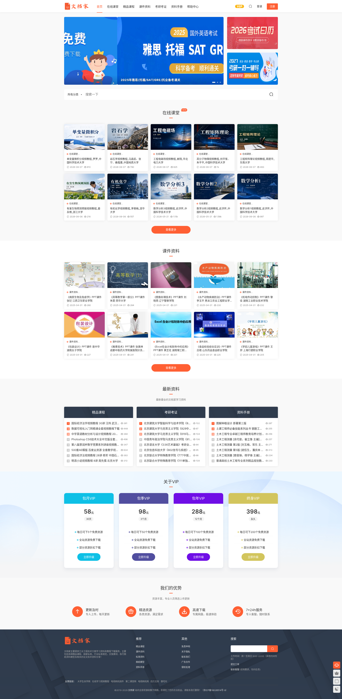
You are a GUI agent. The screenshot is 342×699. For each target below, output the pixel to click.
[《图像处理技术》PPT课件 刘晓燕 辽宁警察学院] (171, 275)
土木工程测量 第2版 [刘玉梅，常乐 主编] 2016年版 (238, 445)
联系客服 (235, 669)
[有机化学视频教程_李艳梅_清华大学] (127, 186)
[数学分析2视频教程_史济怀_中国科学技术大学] (214, 186)
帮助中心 (193, 6)
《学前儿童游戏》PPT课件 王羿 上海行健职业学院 (256, 348)
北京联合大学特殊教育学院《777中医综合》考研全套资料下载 (167, 455)
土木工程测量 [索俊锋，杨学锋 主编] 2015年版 (238, 455)
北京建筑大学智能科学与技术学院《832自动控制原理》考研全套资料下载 (168, 423)
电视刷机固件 (117, 681)
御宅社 (164, 681)
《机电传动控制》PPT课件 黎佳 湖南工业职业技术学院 (256, 298)
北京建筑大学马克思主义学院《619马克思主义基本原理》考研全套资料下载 (167, 434)
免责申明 (186, 646)
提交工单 (235, 664)
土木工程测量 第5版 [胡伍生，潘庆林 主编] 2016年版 (240, 450)
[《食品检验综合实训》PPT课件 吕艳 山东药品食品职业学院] (214, 325)
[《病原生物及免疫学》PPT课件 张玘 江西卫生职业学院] (84, 275)
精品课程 (128, 6)
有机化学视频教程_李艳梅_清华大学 (127, 210)
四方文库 (155, 681)
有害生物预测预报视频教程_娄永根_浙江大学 (83, 210)
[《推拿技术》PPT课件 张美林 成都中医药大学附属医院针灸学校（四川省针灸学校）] (127, 325)
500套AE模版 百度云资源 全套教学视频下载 (94, 450)
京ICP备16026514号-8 (214, 690)
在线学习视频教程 (100, 681)
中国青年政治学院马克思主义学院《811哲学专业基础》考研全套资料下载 (167, 439)
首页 (99, 6)
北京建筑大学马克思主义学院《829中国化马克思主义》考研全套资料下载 (167, 428)
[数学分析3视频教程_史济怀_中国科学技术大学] (171, 186)
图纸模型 (140, 662)
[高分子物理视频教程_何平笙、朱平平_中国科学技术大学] (214, 137)
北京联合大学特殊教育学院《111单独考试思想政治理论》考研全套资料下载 (167, 461)
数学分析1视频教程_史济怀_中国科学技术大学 (256, 210)
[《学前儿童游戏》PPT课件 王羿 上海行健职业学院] (257, 325)
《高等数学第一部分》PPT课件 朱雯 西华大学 (127, 298)
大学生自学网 (83, 681)
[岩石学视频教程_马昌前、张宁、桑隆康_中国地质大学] (127, 137)
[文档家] (76, 6)
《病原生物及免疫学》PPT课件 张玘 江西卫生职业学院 (84, 298)
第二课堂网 (131, 681)
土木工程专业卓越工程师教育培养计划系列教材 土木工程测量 (240, 434)
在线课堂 (112, 6)
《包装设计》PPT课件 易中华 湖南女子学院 (83, 348)
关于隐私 (186, 651)
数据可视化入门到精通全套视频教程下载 (95, 428)
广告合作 (186, 662)
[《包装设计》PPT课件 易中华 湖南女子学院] (84, 325)
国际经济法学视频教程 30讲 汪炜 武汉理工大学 (94, 423)
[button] (213, 82)
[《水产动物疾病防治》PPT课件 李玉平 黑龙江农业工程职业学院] (214, 275)
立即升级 (89, 557)
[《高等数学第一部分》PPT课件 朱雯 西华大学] (127, 275)
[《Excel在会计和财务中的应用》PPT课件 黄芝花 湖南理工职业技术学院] (171, 325)
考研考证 (161, 6)
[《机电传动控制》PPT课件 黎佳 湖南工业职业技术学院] (257, 275)
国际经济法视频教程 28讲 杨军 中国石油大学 (95, 455)
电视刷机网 (143, 681)
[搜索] (250, 6)
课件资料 (145, 6)
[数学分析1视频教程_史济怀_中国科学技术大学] (257, 186)
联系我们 (186, 656)
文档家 (131, 690)
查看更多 (171, 229)
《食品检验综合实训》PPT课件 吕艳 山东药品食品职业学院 (214, 348)
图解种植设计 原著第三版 (231, 423)
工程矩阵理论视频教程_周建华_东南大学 (257, 160)
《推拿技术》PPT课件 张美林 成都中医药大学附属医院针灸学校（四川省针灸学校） (127, 348)
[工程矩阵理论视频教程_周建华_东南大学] (257, 137)
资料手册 (177, 6)
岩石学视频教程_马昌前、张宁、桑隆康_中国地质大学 (125, 160)
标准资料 (140, 656)
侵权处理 (186, 667)
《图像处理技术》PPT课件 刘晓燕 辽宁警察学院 (169, 298)
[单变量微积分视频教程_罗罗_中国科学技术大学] (84, 137)
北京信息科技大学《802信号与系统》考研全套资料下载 (167, 450)
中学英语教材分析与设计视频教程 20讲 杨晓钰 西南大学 (94, 434)
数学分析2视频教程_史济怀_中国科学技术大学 (213, 210)
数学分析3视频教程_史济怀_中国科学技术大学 (170, 210)
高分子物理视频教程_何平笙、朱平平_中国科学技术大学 (213, 160)
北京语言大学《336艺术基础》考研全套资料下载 (168, 445)
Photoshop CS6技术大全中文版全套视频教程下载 (94, 439)
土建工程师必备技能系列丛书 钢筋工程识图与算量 (239, 428)
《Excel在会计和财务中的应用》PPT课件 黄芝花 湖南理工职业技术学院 (170, 348)
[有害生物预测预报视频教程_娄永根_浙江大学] (84, 186)
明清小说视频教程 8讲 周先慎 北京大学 (94, 460)
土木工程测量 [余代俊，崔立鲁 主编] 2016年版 (238, 439)
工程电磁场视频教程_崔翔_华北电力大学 (170, 160)
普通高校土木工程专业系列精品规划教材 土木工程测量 (240, 461)
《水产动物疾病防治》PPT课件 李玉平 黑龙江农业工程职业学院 (214, 298)
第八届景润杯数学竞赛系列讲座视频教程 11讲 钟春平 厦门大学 (95, 445)
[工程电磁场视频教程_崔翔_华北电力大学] (171, 137)
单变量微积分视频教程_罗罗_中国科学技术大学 (84, 160)
